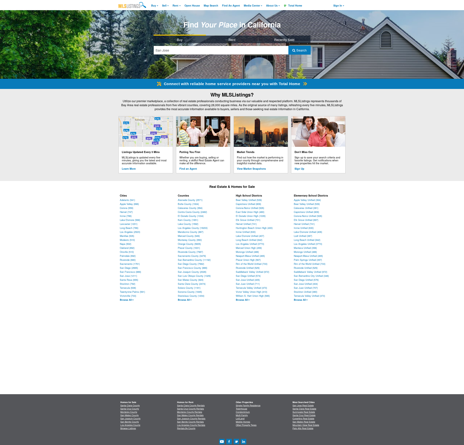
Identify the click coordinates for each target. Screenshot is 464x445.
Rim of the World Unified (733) (251, 264)
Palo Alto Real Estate (303, 428)
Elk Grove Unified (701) (248, 220)
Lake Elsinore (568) (130, 220)
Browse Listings (128, 428)
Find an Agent (188, 168)
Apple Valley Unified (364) (307, 200)
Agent (231, 5)
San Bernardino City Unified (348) (311, 275)
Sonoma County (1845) (190, 291)
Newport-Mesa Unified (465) (250, 256)
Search (301, 50)
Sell (164, 5)
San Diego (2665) (129, 268)
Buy (153, 5)
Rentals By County (186, 428)
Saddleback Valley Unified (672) (252, 271)
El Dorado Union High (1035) (251, 216)
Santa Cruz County (129, 408)
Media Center (252, 5)
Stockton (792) (127, 283)
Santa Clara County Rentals (191, 405)
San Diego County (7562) (191, 264)
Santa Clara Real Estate (304, 408)
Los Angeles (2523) (130, 232)
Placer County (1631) (189, 248)
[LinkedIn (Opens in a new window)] (243, 443)
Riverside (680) (128, 260)
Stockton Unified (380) (305, 291)
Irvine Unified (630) (246, 232)
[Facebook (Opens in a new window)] (229, 443)
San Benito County (129, 421)
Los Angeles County (130, 424)
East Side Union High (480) (250, 212)
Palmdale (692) (128, 256)
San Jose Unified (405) (248, 279)
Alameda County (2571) (190, 200)
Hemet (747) (126, 212)
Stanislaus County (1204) (191, 295)
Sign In (337, 5)
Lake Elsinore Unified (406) (308, 232)
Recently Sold (284, 39)
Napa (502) (125, 244)
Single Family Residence (248, 405)
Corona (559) (126, 208)
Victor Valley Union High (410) (251, 291)
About (272, 5)
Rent (175, 5)
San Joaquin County (130, 418)
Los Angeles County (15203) (193, 228)
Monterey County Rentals (189, 411)
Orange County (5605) (189, 244)
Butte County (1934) (188, 204)
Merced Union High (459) (249, 248)
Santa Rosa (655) (129, 279)
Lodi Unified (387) (303, 236)
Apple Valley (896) (129, 204)
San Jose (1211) (128, 275)
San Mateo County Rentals (190, 415)
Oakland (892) (127, 248)
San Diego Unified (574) (248, 275)
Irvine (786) (126, 216)
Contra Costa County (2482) (192, 212)
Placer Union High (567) (248, 260)
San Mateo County (129, 415)
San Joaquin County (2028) (192, 271)
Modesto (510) (127, 240)
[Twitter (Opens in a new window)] (236, 443)
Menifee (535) (127, 236)
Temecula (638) (128, 287)
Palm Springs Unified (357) (308, 260)
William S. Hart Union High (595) (253, 295)
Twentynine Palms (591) (132, 291)
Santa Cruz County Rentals (190, 408)
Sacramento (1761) (130, 264)
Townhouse (241, 408)
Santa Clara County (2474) (192, 283)
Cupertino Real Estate (303, 418)
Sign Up (299, 168)
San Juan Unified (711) (248, 283)
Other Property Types (246, 424)
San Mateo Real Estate (304, 421)
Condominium (243, 411)
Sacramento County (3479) (192, 256)
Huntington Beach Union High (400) (254, 228)
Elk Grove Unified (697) (306, 220)
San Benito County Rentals (190, 421)
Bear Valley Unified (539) (249, 200)
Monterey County (128, 411)
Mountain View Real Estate (306, 424)
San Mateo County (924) (190, 279)
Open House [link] (192, 5)
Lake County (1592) (188, 224)
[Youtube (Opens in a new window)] (222, 443)
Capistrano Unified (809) (248, 204)
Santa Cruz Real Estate (304, 415)
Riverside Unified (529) (248, 268)
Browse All (126, 299)
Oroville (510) (127, 252)
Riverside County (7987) (190, 252)
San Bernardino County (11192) (194, 260)
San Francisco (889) (130, 271)
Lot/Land (240, 418)
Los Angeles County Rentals (191, 424)
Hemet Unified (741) (246, 224)
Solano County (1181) (189, 287)
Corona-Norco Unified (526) (250, 208)
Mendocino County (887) (190, 232)
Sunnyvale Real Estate (304, 411)
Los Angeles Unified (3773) (250, 244)
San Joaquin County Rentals (191, 418)
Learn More (129, 168)
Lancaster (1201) (128, 224)
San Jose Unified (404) (306, 283)
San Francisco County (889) (192, 268)
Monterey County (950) (190, 240)
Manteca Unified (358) (305, 248)
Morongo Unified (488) (247, 252)
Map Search (211, 5)
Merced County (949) (189, 236)
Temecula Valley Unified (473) (251, 287)
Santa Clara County (130, 405)
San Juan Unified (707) (306, 287)
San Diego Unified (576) (306, 279)
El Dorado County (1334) (191, 216)
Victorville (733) (128, 295)
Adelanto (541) (127, 200)
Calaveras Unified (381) (306, 208)
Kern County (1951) (188, 220)
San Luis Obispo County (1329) (194, 275)
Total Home (294, 5)
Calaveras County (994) (190, 208)
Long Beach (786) (129, 228)
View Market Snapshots (251, 168)
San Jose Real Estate (303, 405)
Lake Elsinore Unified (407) (250, 236)
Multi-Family (242, 415)
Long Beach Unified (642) (249, 240)
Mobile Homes (243, 421)
